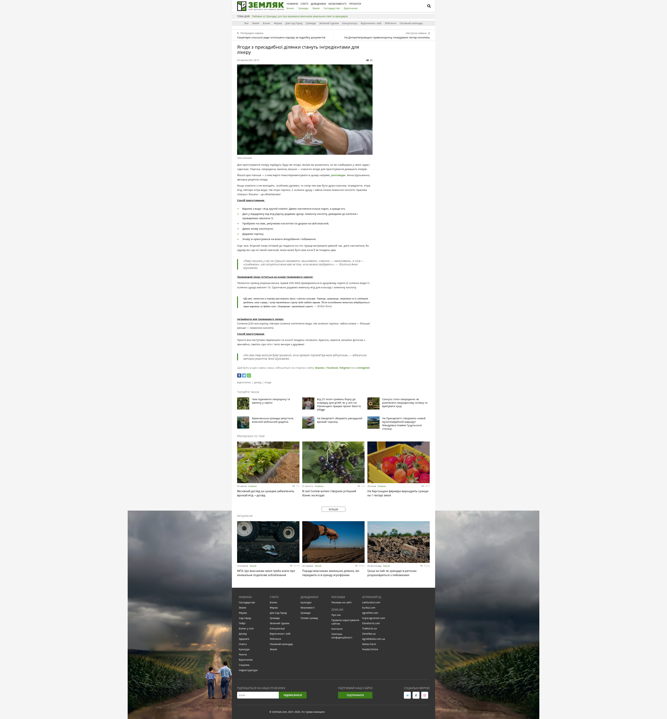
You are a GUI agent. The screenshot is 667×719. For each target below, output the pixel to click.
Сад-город (245, 618)
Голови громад (309, 618)
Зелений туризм (329, 23)
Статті (274, 597)
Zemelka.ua (369, 633)
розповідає (338, 175)
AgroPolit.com (370, 612)
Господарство (247, 602)
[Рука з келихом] (305, 109)
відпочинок (244, 382)
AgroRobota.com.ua (373, 639)
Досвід (243, 633)
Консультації (349, 23)
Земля (255, 23)
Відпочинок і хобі (371, 23)
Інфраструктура (248, 670)
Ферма (278, 23)
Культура (244, 649)
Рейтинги (390, 23)
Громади (305, 612)
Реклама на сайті (341, 602)
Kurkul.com (368, 607)
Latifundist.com (371, 602)
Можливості (307, 607)
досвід (257, 382)
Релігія (243, 654)
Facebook (332, 368)
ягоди (268, 382)
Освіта (243, 644)
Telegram (344, 368)
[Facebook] (239, 375)
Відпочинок (246, 659)
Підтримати (355, 695)
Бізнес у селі (246, 628)
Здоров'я (244, 639)
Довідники (309, 597)
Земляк (319, 368)
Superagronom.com (373, 618)
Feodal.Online (370, 649)
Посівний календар (411, 23)
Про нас (336, 615)
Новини (252, 486)
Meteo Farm (369, 644)
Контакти (337, 628)
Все (246, 23)
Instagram (363, 368)
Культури (305, 602)
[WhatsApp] (249, 375)
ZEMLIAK (337, 609)
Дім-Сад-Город (293, 23)
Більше (333, 509)
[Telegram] (244, 375)
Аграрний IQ (371, 597)
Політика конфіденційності (341, 635)
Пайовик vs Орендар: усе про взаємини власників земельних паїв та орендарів (300, 16)
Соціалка (244, 665)
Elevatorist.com (371, 623)
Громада (311, 23)
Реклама (338, 597)
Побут (242, 623)
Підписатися (293, 695)
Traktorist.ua (369, 628)
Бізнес (266, 23)
